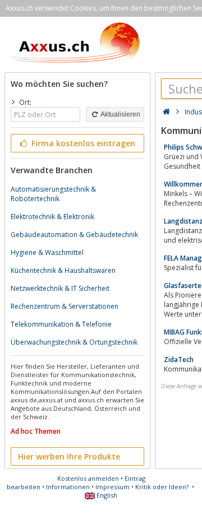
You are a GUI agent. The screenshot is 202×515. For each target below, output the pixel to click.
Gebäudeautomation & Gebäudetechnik (74, 234)
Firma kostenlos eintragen (82, 143)
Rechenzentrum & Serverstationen (64, 306)
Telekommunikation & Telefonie (61, 324)
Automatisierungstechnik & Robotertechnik (53, 193)
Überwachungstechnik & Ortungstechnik (74, 342)
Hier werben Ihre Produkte (69, 456)
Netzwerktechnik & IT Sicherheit (60, 288)
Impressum (112, 486)
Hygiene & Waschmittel (47, 252)
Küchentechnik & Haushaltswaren (63, 270)
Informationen (68, 486)
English (106, 495)
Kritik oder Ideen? (162, 486)
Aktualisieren (119, 114)
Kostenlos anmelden (88, 478)
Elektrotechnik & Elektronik (52, 216)
